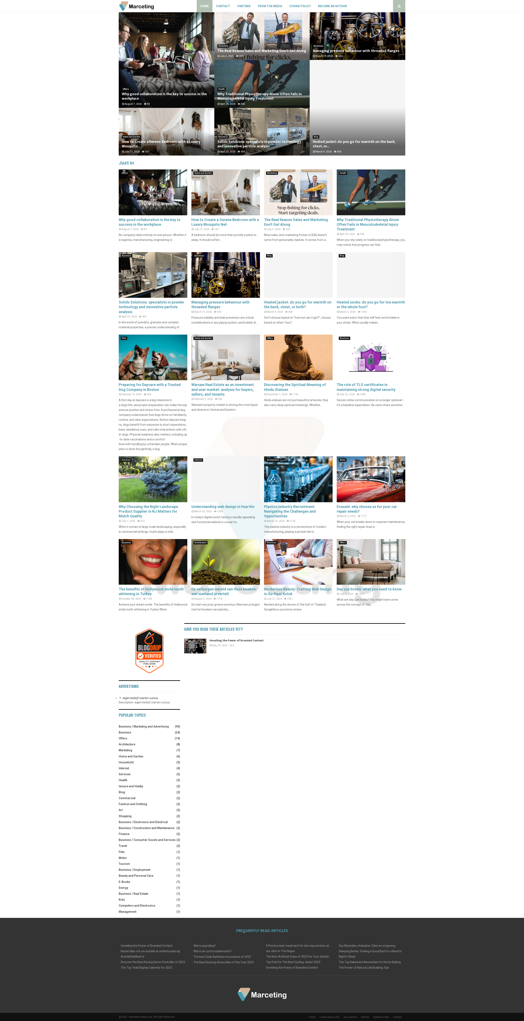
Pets (124, 338)
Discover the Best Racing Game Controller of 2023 (153, 962)
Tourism (124, 863)
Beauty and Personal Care (136, 875)
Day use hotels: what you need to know (369, 589)
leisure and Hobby (131, 786)
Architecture (273, 460)
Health (221, 89)
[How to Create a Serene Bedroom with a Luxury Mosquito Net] (225, 192)
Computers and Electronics (137, 905)
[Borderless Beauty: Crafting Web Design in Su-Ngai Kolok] (298, 562)
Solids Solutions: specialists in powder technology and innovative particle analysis (259, 144)
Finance (124, 834)
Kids (122, 899)
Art (121, 810)
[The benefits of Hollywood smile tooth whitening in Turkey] (153, 562)
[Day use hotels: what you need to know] (371, 562)
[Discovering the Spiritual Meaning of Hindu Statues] (298, 357)
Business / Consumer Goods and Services (147, 840)
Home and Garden (131, 137)
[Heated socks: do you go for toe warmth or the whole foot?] (371, 275)
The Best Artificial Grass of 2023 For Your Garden (297, 956)
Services (126, 460)
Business (223, 137)
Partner (244, 6)
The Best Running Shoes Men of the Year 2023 (223, 962)
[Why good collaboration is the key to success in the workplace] (153, 192)
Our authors (350, 1017)
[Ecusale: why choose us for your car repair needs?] (371, 479)
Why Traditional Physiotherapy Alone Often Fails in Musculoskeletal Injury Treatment (259, 96)
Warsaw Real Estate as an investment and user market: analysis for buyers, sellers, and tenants (222, 389)
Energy (123, 887)
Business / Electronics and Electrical (143, 822)
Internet (198, 460)
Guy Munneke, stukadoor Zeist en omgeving (367, 945)
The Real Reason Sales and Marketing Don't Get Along (261, 51)
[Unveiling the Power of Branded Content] (195, 646)
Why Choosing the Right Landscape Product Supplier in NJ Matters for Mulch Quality (148, 511)
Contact (223, 6)
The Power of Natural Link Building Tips (364, 967)
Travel (123, 845)
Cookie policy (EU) (330, 1017)
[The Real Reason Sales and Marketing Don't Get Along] (298, 192)
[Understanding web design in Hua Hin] (225, 479)
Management (127, 911)
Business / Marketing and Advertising (144, 726)
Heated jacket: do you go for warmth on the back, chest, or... (354, 144)
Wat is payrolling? (204, 945)
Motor (343, 460)
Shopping (125, 816)
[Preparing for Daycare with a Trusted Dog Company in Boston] (153, 357)
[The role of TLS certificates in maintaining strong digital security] (371, 357)
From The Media (270, 6)
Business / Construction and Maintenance (146, 828)
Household (126, 762)
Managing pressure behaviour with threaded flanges (356, 51)
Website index (381, 1017)
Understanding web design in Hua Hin (222, 506)
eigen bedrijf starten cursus (140, 698)
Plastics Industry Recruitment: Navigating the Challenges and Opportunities (290, 511)
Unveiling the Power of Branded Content (236, 640)
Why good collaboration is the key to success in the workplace (164, 96)
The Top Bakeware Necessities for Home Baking (370, 962)
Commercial (127, 798)
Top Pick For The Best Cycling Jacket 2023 (293, 962)
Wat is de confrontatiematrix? (212, 951)
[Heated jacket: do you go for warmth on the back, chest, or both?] (298, 275)
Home (204, 6)
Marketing (223, 46)
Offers (126, 89)
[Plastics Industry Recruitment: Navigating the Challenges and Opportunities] (298, 479)
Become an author (332, 6)
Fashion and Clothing (133, 804)
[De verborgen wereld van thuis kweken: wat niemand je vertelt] (225, 562)
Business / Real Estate (133, 893)
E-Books (124, 881)
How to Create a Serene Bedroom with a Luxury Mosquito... (161, 144)
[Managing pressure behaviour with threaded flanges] (225, 275)
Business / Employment (134, 869)
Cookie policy (300, 6)
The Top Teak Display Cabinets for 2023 (146, 967)
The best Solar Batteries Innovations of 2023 (222, 956)
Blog (316, 137)
